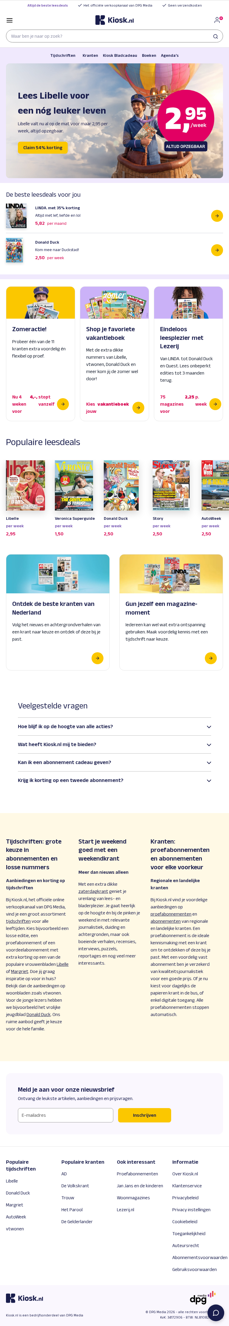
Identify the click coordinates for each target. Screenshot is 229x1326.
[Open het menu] (9, 20)
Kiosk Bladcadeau (120, 55)
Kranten (90, 55)
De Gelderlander (77, 1221)
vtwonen (15, 1228)
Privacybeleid (185, 1197)
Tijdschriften (62, 55)
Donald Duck (18, 1192)
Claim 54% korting (42, 147)
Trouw (67, 1197)
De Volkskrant (75, 1185)
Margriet (14, 1204)
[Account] (218, 20)
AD (64, 1173)
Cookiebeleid (184, 1221)
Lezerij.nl (125, 1209)
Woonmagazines (133, 1197)
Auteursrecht (185, 1245)
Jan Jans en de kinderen (140, 1185)
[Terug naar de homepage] (114, 20)
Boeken (149, 55)
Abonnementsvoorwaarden (200, 1257)
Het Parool (72, 1209)
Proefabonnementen (137, 1173)
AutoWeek (16, 1216)
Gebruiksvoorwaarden (194, 1269)
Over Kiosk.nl (185, 1173)
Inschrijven (144, 1115)
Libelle (12, 1180)
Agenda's (170, 55)
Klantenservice (187, 1185)
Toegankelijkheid (188, 1233)
